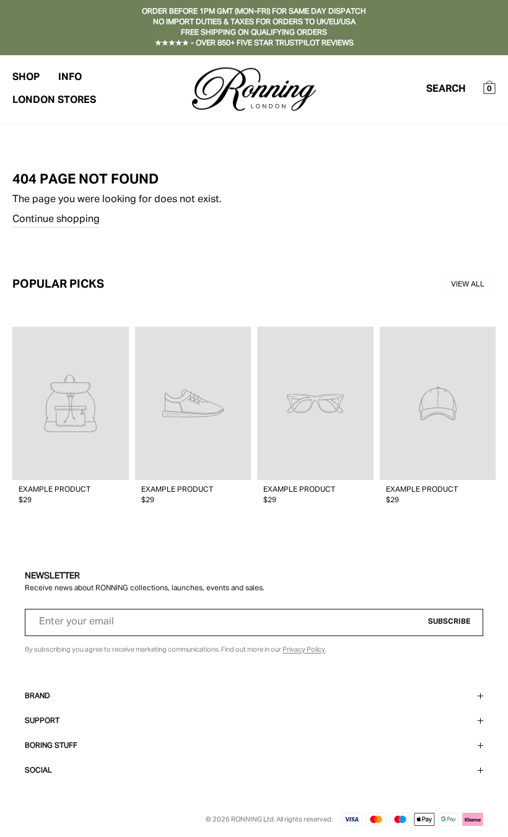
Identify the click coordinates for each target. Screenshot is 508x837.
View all (467, 284)
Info (70, 77)
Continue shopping (56, 219)
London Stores (54, 100)
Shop (26, 77)
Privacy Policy (303, 649)
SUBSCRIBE (449, 622)
